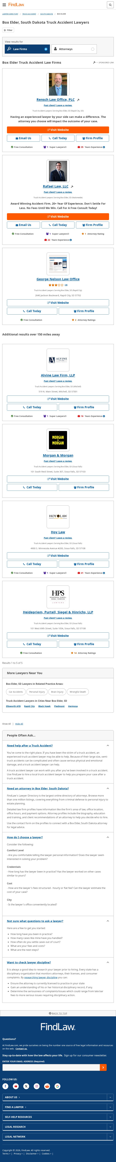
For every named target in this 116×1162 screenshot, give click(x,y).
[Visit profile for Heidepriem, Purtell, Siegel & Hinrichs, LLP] (58, 597)
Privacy (17, 1153)
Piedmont (59, 706)
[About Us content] (110, 1097)
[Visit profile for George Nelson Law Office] (58, 264)
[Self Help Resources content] (110, 1117)
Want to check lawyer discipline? (29, 962)
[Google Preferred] (57, 1086)
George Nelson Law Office (58, 279)
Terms (5, 1153)
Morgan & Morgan (58, 455)
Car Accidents (16, 691)
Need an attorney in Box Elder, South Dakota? (38, 788)
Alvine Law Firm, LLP (58, 375)
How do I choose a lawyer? (25, 837)
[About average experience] (104, 147)
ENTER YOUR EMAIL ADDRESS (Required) (23, 1061)
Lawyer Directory (10, 14)
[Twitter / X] (26, 1086)
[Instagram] (37, 1086)
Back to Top (59, 1013)
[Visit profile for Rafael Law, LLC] (58, 171)
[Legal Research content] (110, 1126)
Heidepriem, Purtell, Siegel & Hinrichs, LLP (58, 612)
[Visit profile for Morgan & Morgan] (58, 440)
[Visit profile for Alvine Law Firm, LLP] (58, 360)
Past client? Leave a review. (58, 105)
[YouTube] (16, 1086)
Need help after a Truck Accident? (30, 745)
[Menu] (4, 5)
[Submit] (103, 1067)
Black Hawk (44, 706)
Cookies (46, 1153)
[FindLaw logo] (17, 5)
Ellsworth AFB (13, 706)
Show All (6, 723)
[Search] (110, 4)
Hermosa (73, 706)
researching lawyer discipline (40, 977)
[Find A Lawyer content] (110, 1107)
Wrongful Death (78, 691)
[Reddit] (47, 1086)
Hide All (19, 723)
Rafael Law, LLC (55, 186)
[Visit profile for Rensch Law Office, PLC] (58, 84)
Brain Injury (57, 691)
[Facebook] (5, 1086)
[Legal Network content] (110, 1136)
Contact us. (21, 1048)
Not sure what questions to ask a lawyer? (35, 921)
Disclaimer (31, 1153)
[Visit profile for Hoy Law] (58, 517)
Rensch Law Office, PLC (56, 99)
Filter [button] (9, 30)
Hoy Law (58, 532)
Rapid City (29, 706)
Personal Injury (37, 691)
